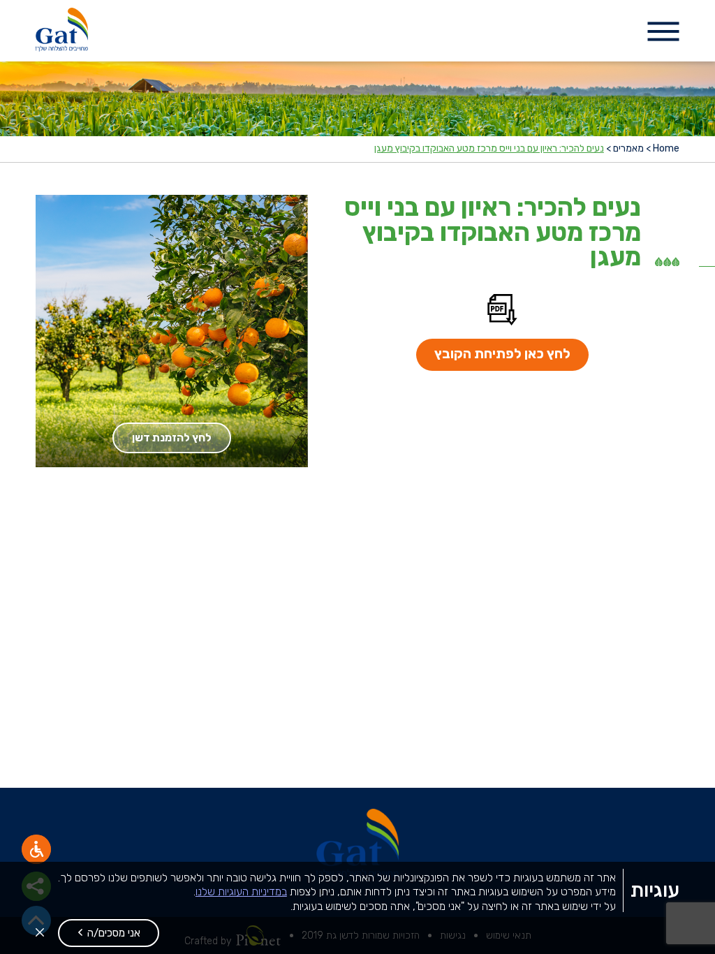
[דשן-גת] (62, 31)
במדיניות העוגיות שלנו (241, 891)
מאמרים (628, 149)
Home (666, 149)
